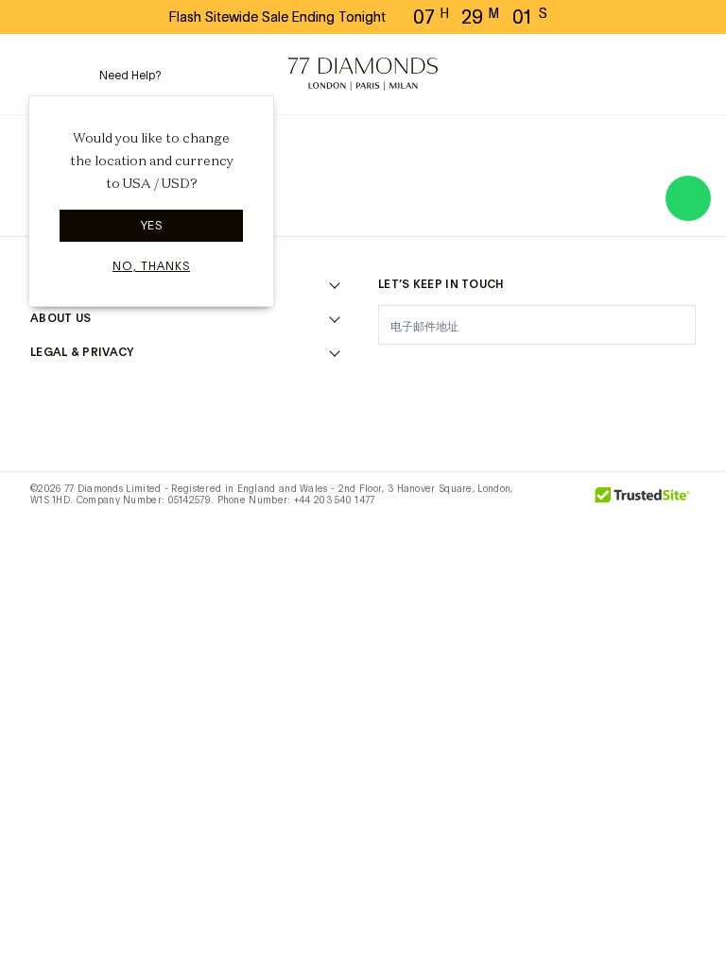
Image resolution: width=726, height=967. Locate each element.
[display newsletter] (672, 324)
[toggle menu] (42, 74)
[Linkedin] (586, 372)
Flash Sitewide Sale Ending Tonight (277, 17)
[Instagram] (389, 372)
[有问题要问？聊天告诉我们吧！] (688, 198)
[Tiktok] (684, 372)
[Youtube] (635, 372)
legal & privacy (82, 352)
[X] (487, 372)
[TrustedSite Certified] (643, 501)
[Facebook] (438, 372)
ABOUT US (60, 318)
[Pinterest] (537, 372)
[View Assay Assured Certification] (560, 501)
